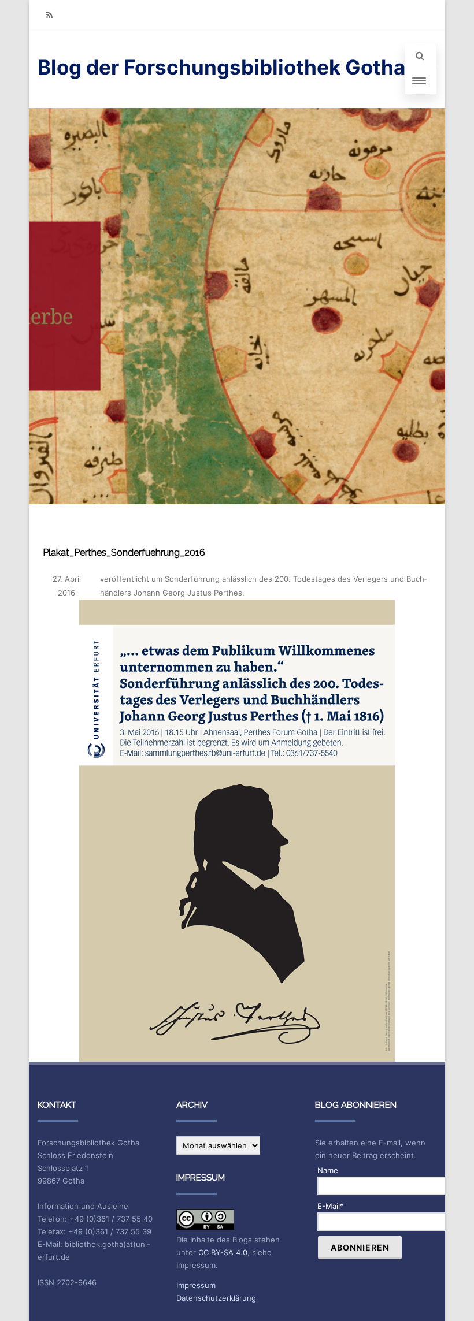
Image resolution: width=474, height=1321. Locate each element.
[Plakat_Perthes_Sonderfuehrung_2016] (237, 831)
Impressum (196, 1285)
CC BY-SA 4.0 (222, 1252)
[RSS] (49, 14)
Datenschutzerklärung (216, 1298)
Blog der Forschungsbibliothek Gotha (221, 67)
